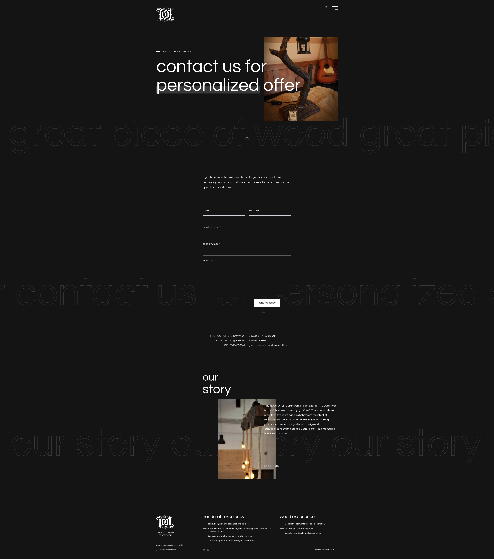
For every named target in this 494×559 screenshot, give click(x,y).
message (208, 260)
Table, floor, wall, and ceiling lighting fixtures (228, 524)
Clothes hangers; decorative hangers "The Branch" (232, 541)
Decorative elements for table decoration (305, 524)
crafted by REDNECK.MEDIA (326, 550)
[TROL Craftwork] (165, 14)
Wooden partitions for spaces (299, 528)
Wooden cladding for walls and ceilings (303, 533)
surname (254, 210)
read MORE (272, 466)
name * (207, 210)
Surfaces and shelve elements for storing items (230, 536)
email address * (211, 227)
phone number (211, 244)
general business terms (166, 550)
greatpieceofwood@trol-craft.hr (169, 545)
